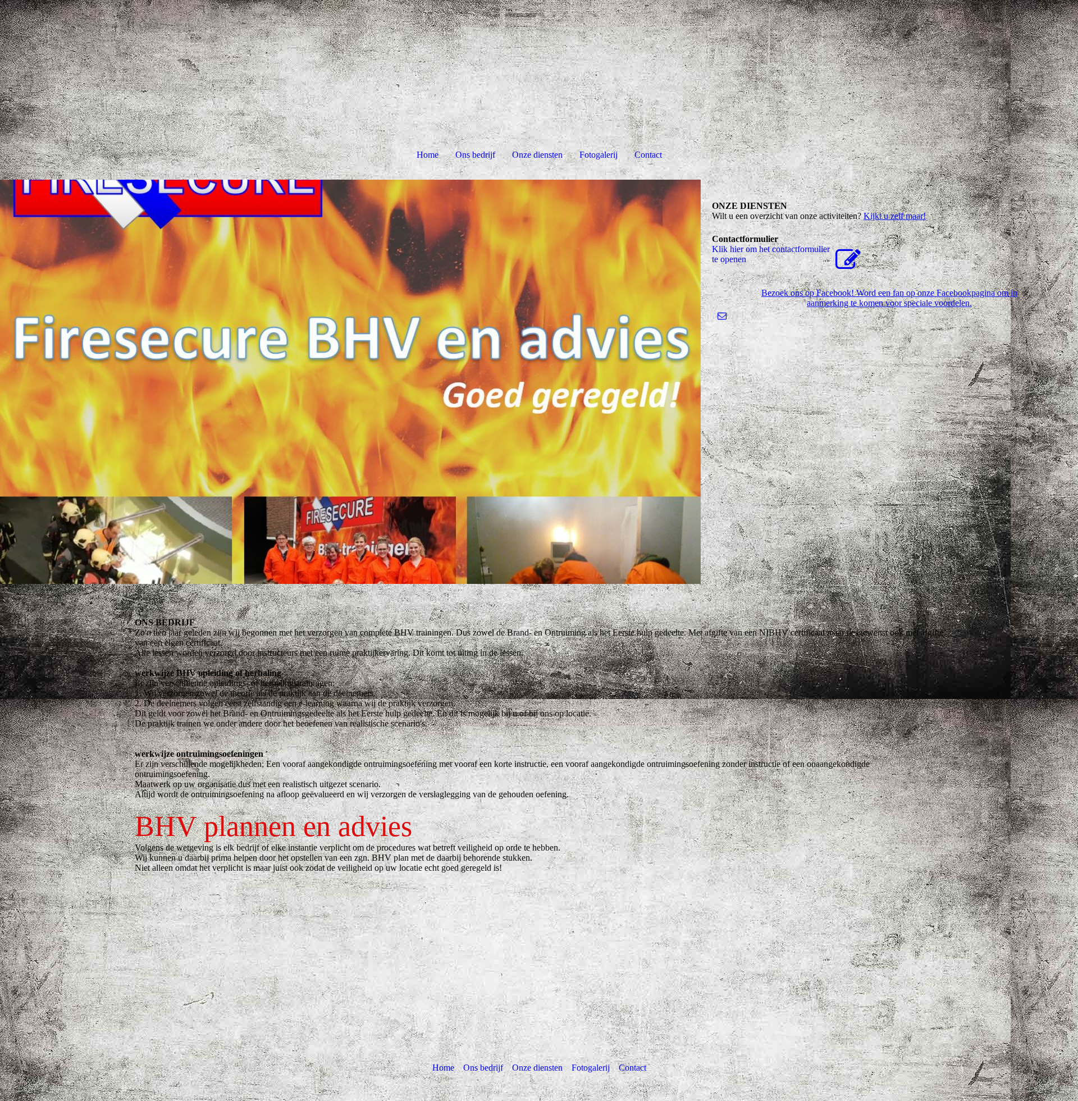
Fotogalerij (598, 154)
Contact (648, 154)
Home (427, 154)
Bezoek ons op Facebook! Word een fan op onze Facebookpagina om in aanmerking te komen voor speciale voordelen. (889, 298)
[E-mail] (722, 316)
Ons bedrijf (475, 154)
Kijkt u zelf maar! (895, 216)
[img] (350, 382)
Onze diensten (537, 154)
